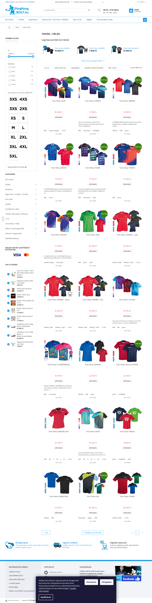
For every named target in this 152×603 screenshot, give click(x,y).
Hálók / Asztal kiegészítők (14, 228)
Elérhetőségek (13, 587)
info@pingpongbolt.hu (56, 572)
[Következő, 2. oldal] (137, 533)
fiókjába (32, 2)
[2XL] (23, 137)
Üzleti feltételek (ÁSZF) (83, 2)
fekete (114, 130)
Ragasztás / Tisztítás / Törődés (16, 194)
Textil (7, 219)
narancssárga (54, 130)
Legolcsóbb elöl (60, 68)
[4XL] (23, 146)
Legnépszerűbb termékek (93, 68)
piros (127, 130)
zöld (94, 197)
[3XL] (13, 146)
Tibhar (22, 84)
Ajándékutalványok (12, 238)
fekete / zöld (128, 262)
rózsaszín (86, 130)
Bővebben (58, 117)
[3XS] (13, 108)
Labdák (8, 204)
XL (64, 459)
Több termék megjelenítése (91, 61)
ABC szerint (112, 68)
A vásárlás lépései (14, 583)
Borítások (8, 189)
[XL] (13, 137)
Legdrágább (75, 68)
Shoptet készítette (13, 600)
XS (50, 459)
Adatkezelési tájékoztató (17, 579)
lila (118, 327)
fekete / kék (116, 262)
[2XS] (23, 108)
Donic (22, 71)
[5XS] (13, 99)
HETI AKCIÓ (9, 180)
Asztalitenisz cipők (12, 209)
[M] (13, 127)
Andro (22, 67)
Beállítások (46, 597)
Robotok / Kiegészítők (13, 233)
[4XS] (23, 99)
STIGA (22, 80)
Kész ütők (9, 199)
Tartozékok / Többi (12, 224)
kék (45, 130)
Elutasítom (91, 582)
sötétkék (96, 130)
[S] (23, 118)
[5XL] (13, 156)
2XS (45, 459)
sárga (90, 518)
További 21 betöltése (93, 533)
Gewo (22, 76)
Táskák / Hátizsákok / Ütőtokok (16, 214)
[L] (23, 127)
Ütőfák (7, 184)
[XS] (13, 118)
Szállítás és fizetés (62, 2)
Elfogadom (107, 582)
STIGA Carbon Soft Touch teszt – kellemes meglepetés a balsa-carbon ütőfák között (92, 573)
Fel (47, 533)
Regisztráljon (10, 2)
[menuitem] (9, 20)
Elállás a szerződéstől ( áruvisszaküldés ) (22, 591)
